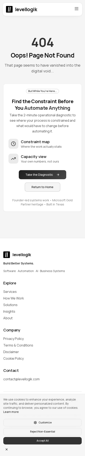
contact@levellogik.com (21, 379)
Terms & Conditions (18, 345)
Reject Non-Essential (42, 431)
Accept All (43, 440)
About (8, 318)
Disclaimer (11, 352)
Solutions (10, 305)
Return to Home (42, 187)
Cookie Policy (13, 358)
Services (10, 291)
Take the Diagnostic (39, 175)
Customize (45, 422)
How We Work (13, 298)
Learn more (11, 412)
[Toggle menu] (76, 8)
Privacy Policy (13, 338)
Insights (9, 311)
